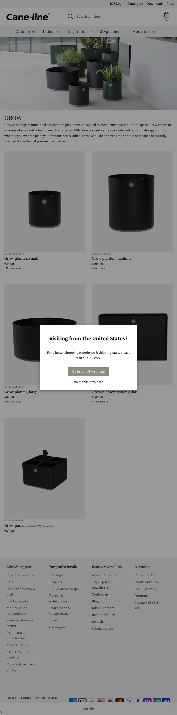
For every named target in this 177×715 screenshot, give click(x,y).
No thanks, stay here (88, 382)
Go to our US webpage (88, 371)
